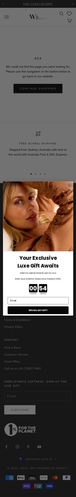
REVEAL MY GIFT (38, 310)
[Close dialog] (69, 185)
